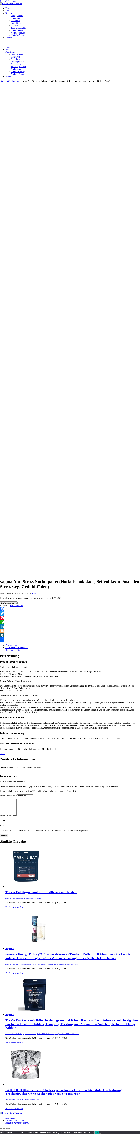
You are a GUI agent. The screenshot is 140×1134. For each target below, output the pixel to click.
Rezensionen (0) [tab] (12, 650)
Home (8, 8)
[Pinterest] (70, 618)
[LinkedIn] (70, 626)
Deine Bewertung (8, 795)
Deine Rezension (8, 816)
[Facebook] (70, 609)
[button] (2, 753)
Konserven (15, 18)
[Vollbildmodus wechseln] (4, 1128)
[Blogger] (70, 631)
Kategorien (10, 13)
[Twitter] (70, 613)
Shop (7, 11)
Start (2, 81)
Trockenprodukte (18, 28)
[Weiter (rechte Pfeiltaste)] (4, 1130)
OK (97, 1133)
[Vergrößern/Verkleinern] (1, 1128)
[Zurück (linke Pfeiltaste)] (1, 1130)
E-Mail (4, 825)
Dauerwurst (16, 25)
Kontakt (8, 38)
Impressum (10, 1118)
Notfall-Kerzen (17, 30)
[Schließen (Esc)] (9, 1128)
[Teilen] (70, 639)
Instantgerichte (17, 23)
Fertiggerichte (17, 15)
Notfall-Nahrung (18, 33)
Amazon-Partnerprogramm (17, 1123)
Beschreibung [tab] (11, 645)
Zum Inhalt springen (9, 1)
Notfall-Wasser (17, 35)
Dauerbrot (15, 20)
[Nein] (100, 1133)
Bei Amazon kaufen (9, 603)
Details (34, 593)
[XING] (70, 635)
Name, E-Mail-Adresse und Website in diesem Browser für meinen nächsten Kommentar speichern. (46, 831)
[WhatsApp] (70, 622)
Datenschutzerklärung (14, 1120)
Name (3, 820)
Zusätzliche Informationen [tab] (16, 647)
